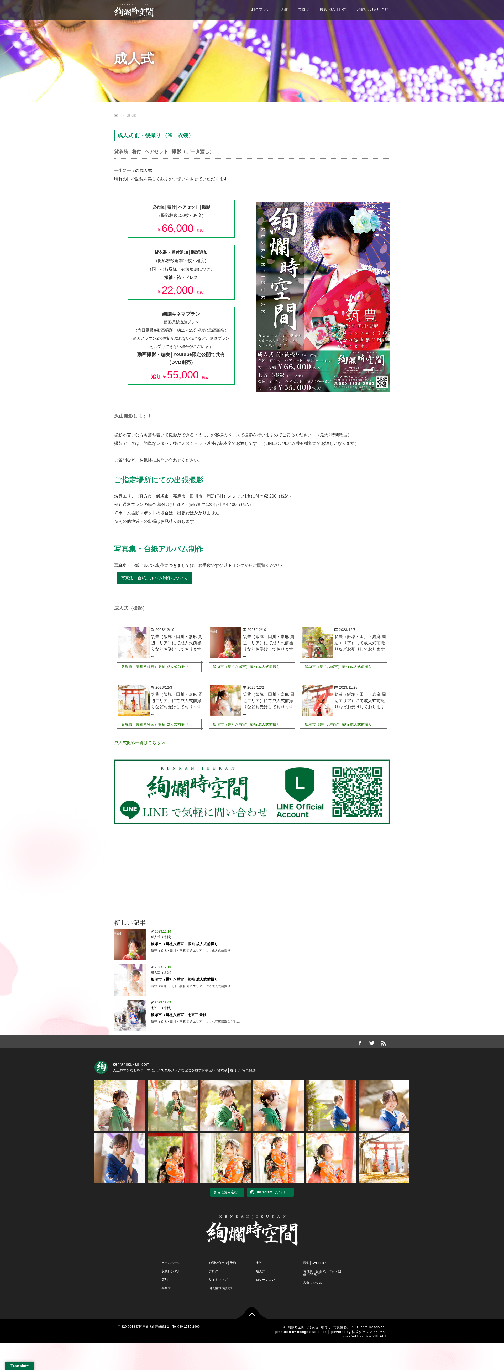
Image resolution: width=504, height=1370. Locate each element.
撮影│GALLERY (333, 9)
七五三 (260, 1263)
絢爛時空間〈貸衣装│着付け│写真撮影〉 (319, 1327)
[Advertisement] (252, 869)
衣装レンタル (170, 1271)
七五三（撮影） (162, 1008)
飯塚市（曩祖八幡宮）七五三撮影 (178, 1015)
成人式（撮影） (162, 937)
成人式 (260, 1271)
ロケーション (265, 1280)
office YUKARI (374, 1336)
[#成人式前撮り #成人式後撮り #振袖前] (119, 1105)
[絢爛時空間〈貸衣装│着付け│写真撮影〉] (134, 7)
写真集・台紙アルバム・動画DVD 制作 (322, 1272)
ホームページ (170, 1263)
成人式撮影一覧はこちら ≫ (140, 742)
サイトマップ (218, 1280)
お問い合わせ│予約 (372, 9)
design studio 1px (312, 1331)
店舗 (284, 9)
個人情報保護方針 (221, 1288)
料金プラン (260, 9)
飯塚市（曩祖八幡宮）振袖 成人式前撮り (154, 667)
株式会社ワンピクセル (369, 1331)
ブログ (303, 9)
